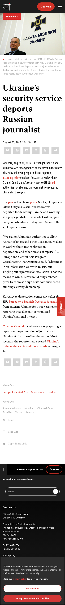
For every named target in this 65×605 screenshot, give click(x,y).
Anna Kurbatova (12, 409)
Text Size (12, 432)
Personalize (32, 588)
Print (10, 420)
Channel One (45, 409)
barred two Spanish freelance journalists (35, 302)
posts (33, 202)
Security (29, 413)
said (52, 182)
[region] (32, 581)
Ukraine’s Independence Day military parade (31, 344)
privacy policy (20, 579)
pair (10, 202)
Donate (54, 469)
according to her (11, 177)
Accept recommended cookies (32, 598)
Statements (12, 16)
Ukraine (51, 392)
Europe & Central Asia (15, 392)
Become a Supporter (27, 469)
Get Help (46, 6)
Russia (19, 413)
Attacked (29, 409)
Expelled (7, 413)
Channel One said (14, 326)
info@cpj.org (9, 555)
